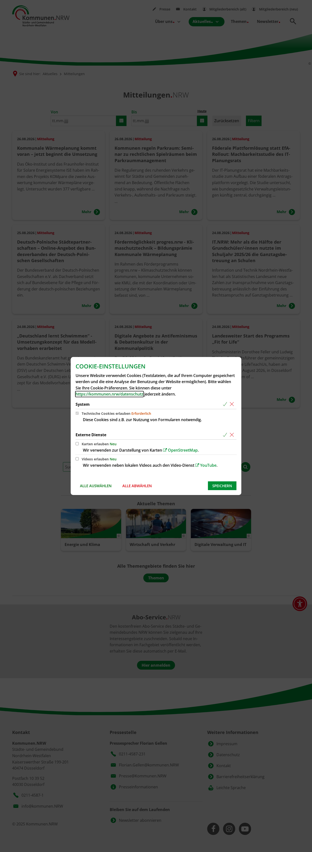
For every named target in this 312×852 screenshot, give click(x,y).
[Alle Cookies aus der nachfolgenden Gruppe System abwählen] (233, 404)
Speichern (222, 485)
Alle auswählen (96, 485)
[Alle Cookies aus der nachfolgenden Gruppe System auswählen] (226, 404)
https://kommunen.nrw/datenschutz (109, 394)
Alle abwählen (137, 485)
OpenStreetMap (183, 450)
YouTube (208, 465)
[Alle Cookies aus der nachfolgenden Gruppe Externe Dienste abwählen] (233, 435)
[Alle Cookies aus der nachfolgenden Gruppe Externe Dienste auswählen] (226, 435)
